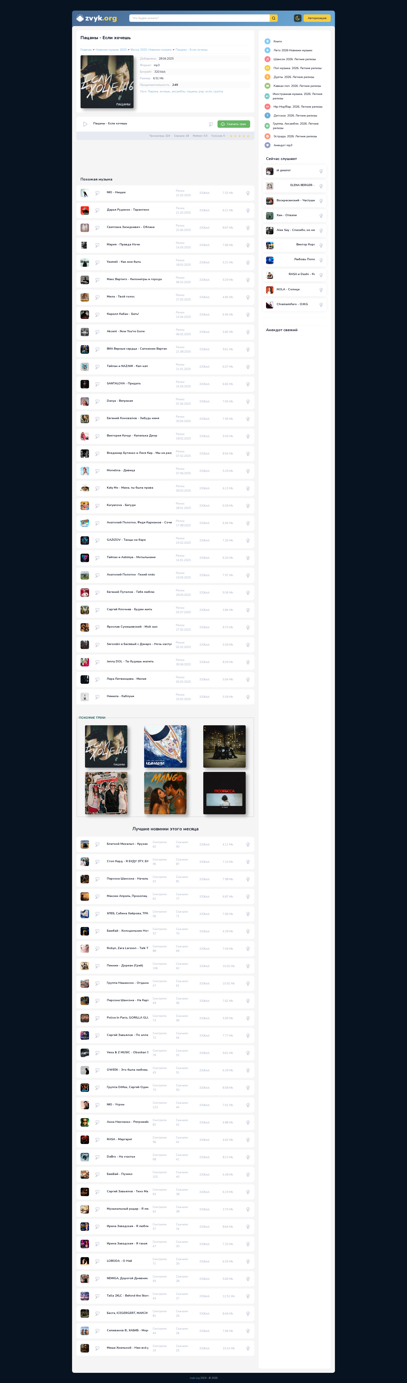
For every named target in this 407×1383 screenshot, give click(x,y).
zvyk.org (195, 1378)
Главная (86, 50)
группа (218, 91)
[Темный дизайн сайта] (297, 18)
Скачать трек (236, 124)
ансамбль (178, 91)
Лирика (153, 91)
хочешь (165, 91)
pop (201, 91)
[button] (317, 18)
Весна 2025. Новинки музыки (151, 50)
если (208, 91)
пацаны (192, 91)
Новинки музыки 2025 (111, 50)
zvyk (101, 18)
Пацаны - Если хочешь (192, 50)
